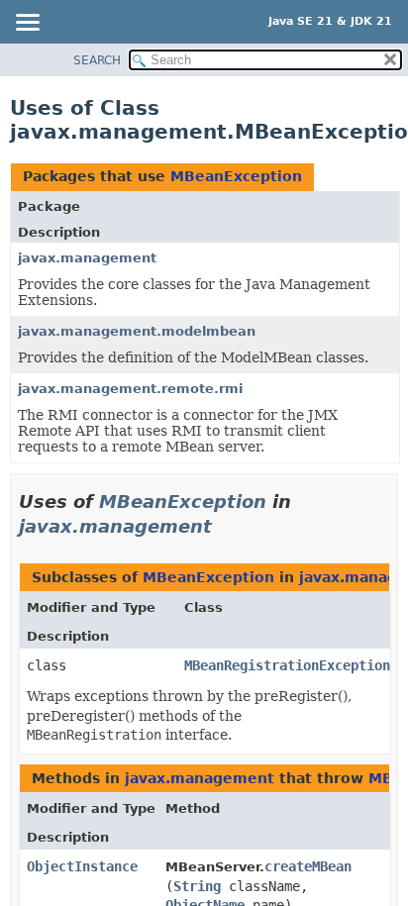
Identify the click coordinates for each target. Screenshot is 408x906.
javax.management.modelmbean (136, 331)
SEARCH (97, 60)
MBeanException (236, 176)
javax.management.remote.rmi (130, 388)
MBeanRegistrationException (287, 665)
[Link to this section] (226, 526)
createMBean (308, 866)
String (197, 886)
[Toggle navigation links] (27, 24)
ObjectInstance (82, 866)
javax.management (87, 258)
